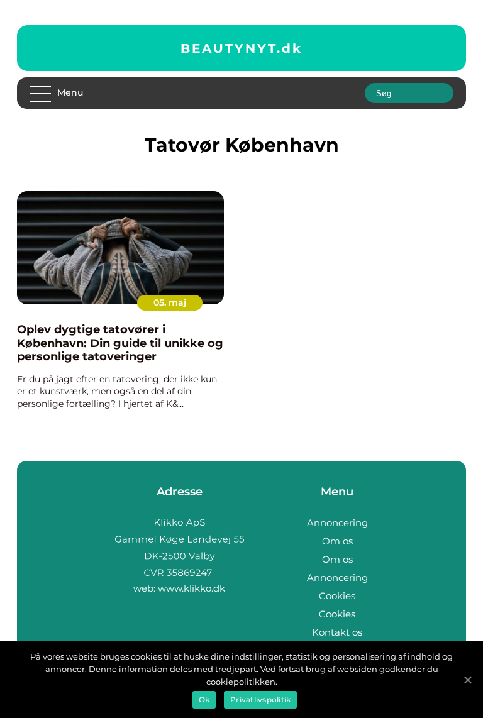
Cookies (337, 596)
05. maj (169, 302)
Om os (337, 541)
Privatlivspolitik (260, 699)
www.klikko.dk (191, 588)
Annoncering (337, 523)
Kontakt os (337, 632)
